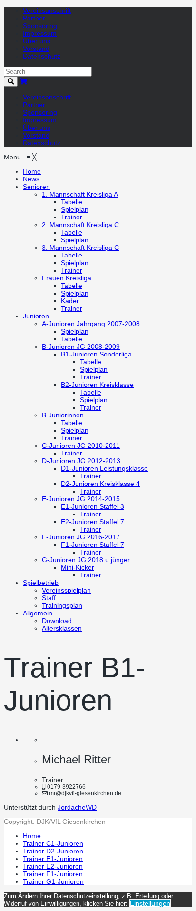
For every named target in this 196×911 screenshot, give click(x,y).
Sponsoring (40, 26)
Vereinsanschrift (47, 10)
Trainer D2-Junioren (53, 851)
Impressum (40, 33)
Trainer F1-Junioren (53, 874)
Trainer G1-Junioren (53, 881)
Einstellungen (150, 903)
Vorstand (36, 48)
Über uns (36, 41)
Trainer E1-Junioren (53, 858)
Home (32, 836)
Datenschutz (41, 56)
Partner (34, 18)
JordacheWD (77, 807)
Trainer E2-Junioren (53, 866)
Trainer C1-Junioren (53, 843)
